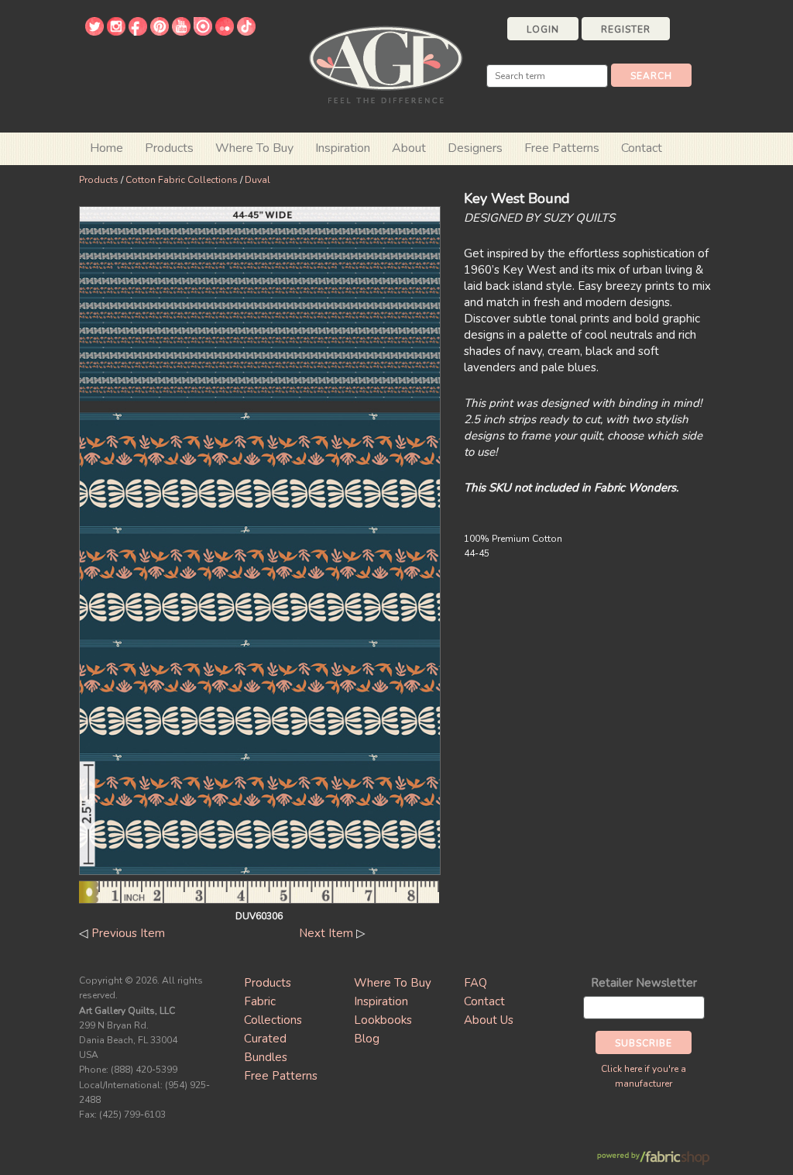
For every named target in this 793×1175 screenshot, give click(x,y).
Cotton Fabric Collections (181, 180)
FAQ (475, 983)
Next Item (326, 933)
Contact (641, 148)
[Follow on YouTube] (181, 32)
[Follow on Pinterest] (159, 32)
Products (98, 180)
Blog (366, 1038)
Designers (475, 148)
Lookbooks (383, 1020)
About (409, 148)
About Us (488, 1020)
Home (106, 148)
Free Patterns (561, 148)
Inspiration (342, 148)
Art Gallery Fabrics (385, 63)
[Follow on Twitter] (94, 32)
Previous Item (128, 933)
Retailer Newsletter (644, 983)
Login (543, 29)
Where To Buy (392, 983)
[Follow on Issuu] (203, 32)
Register (626, 29)
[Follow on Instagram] (116, 32)
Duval (257, 180)
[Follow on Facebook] (138, 32)
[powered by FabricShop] (653, 1158)
